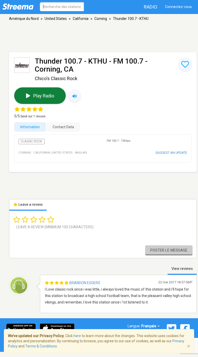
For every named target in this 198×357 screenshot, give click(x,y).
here (77, 336)
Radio (150, 7)
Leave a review (30, 204)
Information (30, 127)
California (80, 19)
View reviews (182, 269)
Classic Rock (31, 141)
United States (56, 19)
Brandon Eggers (84, 283)
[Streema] (18, 6)
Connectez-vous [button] (178, 7)
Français (149, 326)
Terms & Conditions (41, 346)
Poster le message (168, 250)
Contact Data (63, 127)
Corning (100, 19)
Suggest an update (171, 153)
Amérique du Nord (24, 19)
